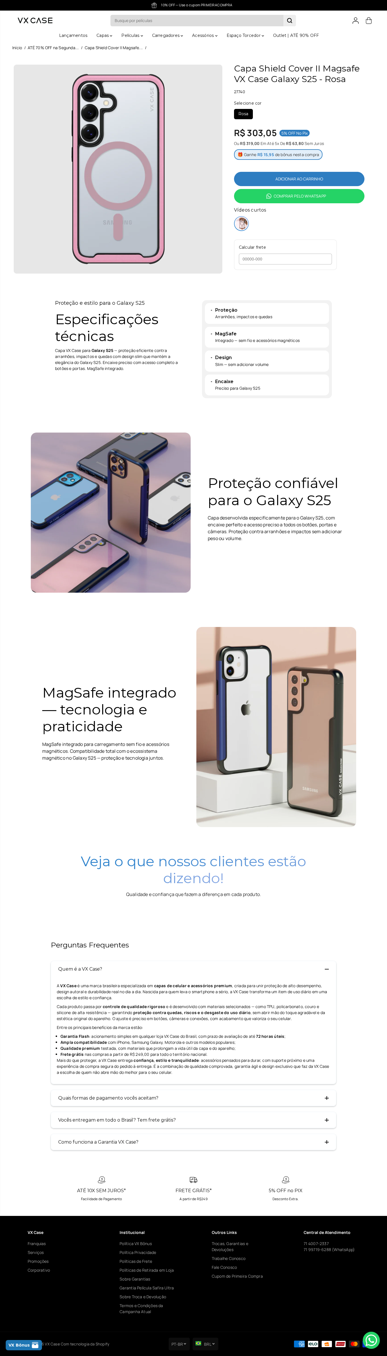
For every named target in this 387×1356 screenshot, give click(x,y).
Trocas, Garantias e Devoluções (230, 1246)
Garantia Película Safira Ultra (147, 1288)
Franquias (37, 1243)
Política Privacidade (138, 1252)
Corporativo (39, 1270)
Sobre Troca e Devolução (143, 1296)
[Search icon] (289, 20)
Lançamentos (73, 35)
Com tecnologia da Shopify (85, 1344)
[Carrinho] (369, 21)
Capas (103, 35)
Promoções (38, 1261)
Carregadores (166, 35)
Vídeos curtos (250, 210)
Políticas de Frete (136, 1261)
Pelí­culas (130, 35)
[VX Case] (35, 20)
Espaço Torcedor (244, 35)
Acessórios (203, 35)
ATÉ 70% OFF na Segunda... (53, 47)
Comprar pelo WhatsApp (300, 196)
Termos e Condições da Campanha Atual (141, 1308)
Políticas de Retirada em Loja (147, 1270)
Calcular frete (252, 247)
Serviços (36, 1252)
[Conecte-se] (356, 21)
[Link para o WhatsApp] (371, 1340)
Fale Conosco (224, 1267)
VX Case (52, 1344)
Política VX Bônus (136, 1243)
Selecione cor (248, 103)
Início (17, 47)
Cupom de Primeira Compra (237, 1276)
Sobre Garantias (135, 1279)
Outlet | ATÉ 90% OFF (296, 35)
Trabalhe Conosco (228, 1258)
